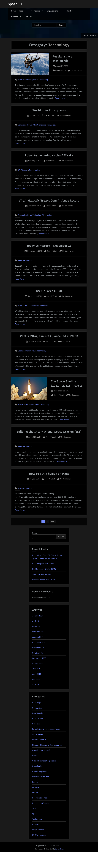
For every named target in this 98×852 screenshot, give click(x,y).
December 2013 (38, 642)
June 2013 (36, 674)
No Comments (76, 70)
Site (26, 17)
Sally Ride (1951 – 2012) (41, 574)
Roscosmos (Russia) (30, 79)
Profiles (35, 787)
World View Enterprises (49, 110)
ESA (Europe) (37, 718)
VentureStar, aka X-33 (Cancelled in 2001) (49, 336)
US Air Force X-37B (49, 291)
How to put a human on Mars (49, 473)
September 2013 (39, 658)
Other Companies (39, 125)
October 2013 (37, 653)
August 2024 (37, 616)
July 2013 (36, 668)
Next (53, 521)
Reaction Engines (39, 798)
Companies (35, 11)
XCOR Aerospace (39, 835)
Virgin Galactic (48, 215)
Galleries (14, 17)
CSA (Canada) (37, 713)
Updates (35, 824)
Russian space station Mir (43, 563)
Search (35, 533)
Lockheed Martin (24, 351)
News (13, 11)
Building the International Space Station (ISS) (49, 431)
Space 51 (15, 4)
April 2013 (36, 684)
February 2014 (38, 631)
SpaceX (35, 813)
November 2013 (38, 647)
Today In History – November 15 (49, 245)
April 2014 (36, 621)
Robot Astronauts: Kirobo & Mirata (49, 155)
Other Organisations (31, 306)
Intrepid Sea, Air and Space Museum (47, 729)
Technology (69, 11)
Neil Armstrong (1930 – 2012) (44, 569)
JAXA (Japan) (23, 170)
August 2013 (37, 663)
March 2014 (37, 626)
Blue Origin (36, 702)
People (21, 11)
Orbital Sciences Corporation (44, 761)
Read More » (60, 98)
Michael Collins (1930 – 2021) (43, 579)
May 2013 (36, 679)
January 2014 (37, 637)
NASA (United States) (26, 404)
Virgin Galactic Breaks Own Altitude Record (49, 200)
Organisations (52, 11)
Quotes (35, 792)
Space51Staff (60, 70)
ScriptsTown (59, 849)
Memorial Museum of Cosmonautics (47, 745)
